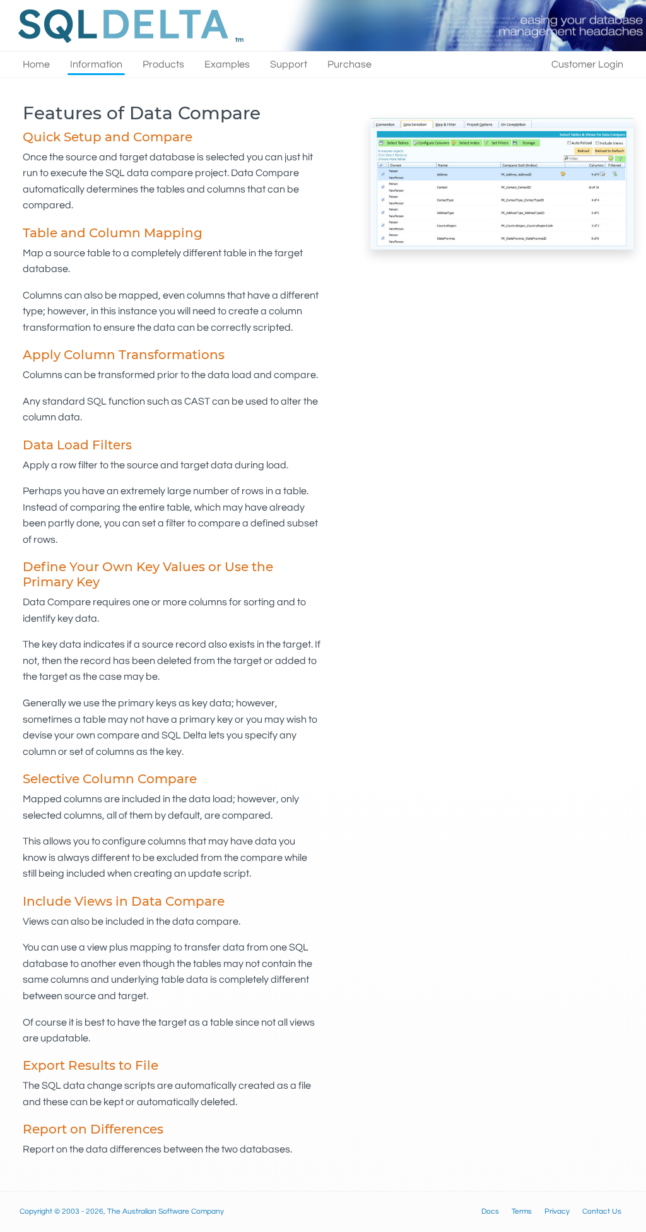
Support (288, 64)
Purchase (349, 64)
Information (96, 64)
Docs (490, 1211)
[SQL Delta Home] (128, 25)
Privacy (557, 1211)
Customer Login (587, 64)
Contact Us (601, 1211)
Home (36, 64)
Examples (227, 64)
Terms (522, 1211)
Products (163, 64)
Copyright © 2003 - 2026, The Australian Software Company (122, 1211)
